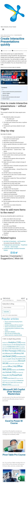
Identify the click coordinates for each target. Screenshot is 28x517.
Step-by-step (6, 95)
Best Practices (9, 344)
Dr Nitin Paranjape (11, 351)
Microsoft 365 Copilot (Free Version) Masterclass (14, 391)
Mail (16, 361)
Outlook (10, 372)
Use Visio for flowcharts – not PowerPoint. (15, 241)
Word (6, 385)
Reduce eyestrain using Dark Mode (13, 335)
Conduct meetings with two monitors (14, 325)
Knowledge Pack (10, 361)
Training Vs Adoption (10, 331)
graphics (21, 359)
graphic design (12, 359)
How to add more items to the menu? (11, 97)
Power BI (7, 375)
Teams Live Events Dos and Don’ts (13, 326)
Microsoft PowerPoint (8, 35)
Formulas (5, 358)
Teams (13, 382)
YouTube (25, 50)
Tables (7, 382)
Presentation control (7, 380)
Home (2, 35)
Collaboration (13, 347)
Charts (4, 346)
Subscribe (6, 311)
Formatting (21, 356)
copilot (6, 348)
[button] (11, 252)
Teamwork (19, 382)
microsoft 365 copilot (14, 363)
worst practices (15, 385)
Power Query (12, 378)
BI (16, 344)
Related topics (6, 98)
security (14, 380)
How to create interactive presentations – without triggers (12, 92)
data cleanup (13, 348)
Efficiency (9, 353)
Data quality (21, 348)
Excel (11, 356)
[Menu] (3, 29)
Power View (20, 378)
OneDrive (15, 369)
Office (12, 366)
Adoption (5, 342)
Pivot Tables (19, 372)
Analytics (14, 342)
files (19, 333)
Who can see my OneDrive (11, 333)
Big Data (21, 344)
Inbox (4, 361)
